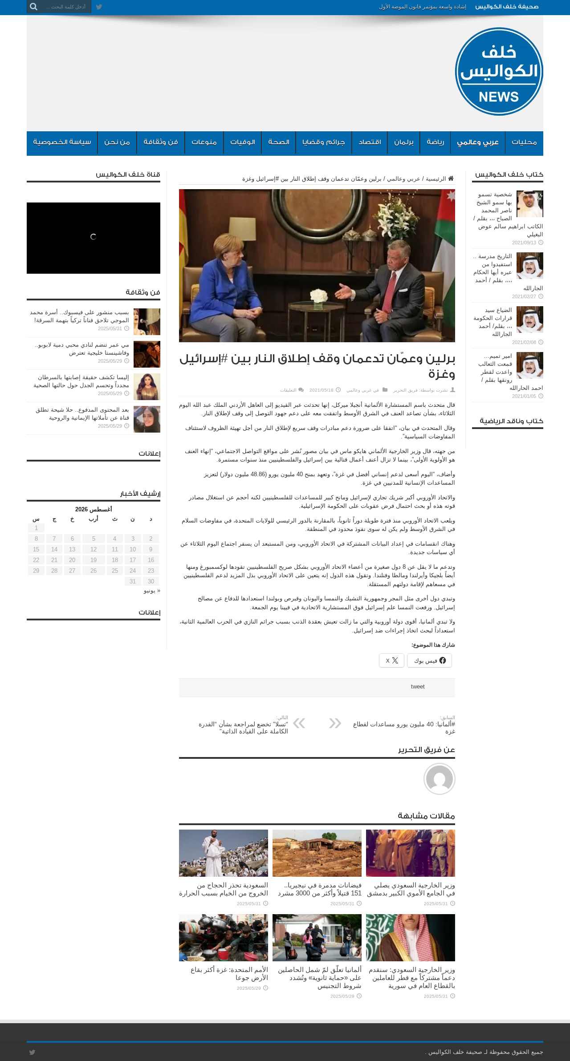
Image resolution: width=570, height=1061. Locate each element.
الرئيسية (436, 178)
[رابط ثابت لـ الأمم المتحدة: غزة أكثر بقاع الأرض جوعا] (223, 959)
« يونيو (152, 590)
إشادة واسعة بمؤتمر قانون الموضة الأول (422, 7)
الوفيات (242, 142)
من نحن (117, 142)
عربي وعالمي (478, 142)
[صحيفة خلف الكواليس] (498, 109)
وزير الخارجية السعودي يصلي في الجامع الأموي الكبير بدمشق (411, 889)
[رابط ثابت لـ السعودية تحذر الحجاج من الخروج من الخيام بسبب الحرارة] (223, 874)
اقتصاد (369, 142)
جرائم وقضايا (323, 142)
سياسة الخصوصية (62, 142)
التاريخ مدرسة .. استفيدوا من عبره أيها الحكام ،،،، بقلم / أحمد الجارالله (508, 272)
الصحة (278, 142)
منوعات (204, 142)
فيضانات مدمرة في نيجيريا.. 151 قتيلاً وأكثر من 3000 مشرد (320, 889)
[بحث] (33, 6)
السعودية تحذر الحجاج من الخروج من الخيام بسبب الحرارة (223, 889)
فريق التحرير (405, 390)
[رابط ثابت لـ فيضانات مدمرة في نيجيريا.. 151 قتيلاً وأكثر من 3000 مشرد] (317, 874)
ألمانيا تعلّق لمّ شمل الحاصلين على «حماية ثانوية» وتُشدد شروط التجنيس (320, 977)
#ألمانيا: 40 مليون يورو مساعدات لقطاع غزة (404, 725)
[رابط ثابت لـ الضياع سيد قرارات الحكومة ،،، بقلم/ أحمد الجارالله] (530, 331)
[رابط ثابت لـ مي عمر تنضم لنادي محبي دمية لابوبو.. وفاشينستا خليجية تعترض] (147, 365)
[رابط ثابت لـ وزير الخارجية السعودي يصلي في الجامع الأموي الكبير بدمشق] (410, 874)
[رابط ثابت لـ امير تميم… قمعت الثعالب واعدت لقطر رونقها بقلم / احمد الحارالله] (530, 376)
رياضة (435, 142)
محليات (524, 142)
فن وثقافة (160, 142)
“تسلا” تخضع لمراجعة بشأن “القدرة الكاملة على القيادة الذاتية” (243, 725)
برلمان (403, 142)
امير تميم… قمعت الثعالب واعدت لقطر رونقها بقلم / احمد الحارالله (510, 371)
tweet (418, 686)
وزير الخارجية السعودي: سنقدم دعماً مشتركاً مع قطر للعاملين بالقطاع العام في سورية (412, 977)
